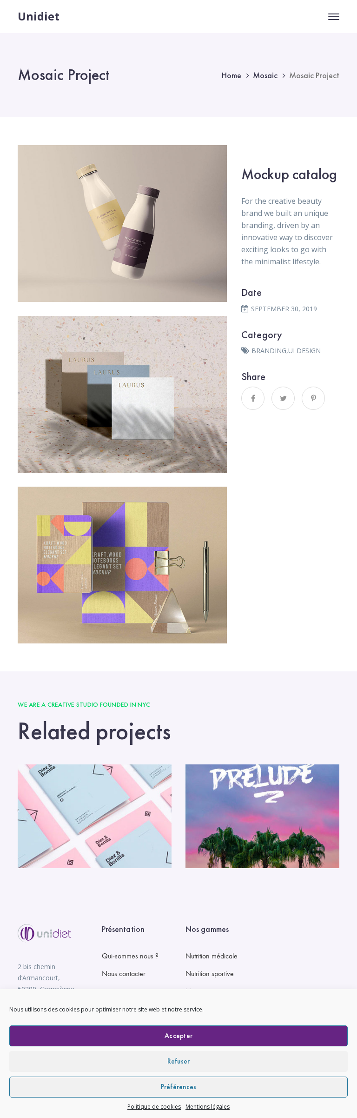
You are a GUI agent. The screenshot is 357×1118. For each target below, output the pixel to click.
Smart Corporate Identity (94, 817)
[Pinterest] (313, 398)
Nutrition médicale (211, 956)
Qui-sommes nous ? (130, 956)
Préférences (179, 1086)
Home (231, 75)
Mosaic (265, 75)
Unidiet (39, 16)
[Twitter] (283, 398)
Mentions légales (207, 1107)
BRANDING (268, 350)
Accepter (178, 1035)
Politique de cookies (154, 1107)
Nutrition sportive (209, 973)
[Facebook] (252, 398)
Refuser (178, 1061)
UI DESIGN (304, 350)
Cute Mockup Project (262, 817)
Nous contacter (123, 973)
